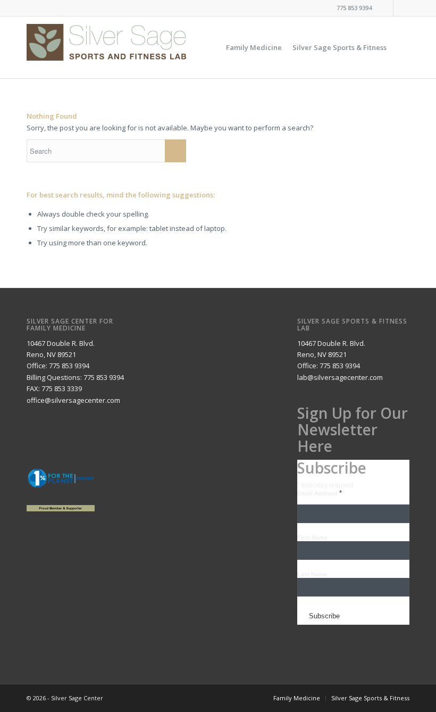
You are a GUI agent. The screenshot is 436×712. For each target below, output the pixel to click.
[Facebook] (385, 8)
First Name (312, 537)
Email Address (319, 493)
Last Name (312, 574)
